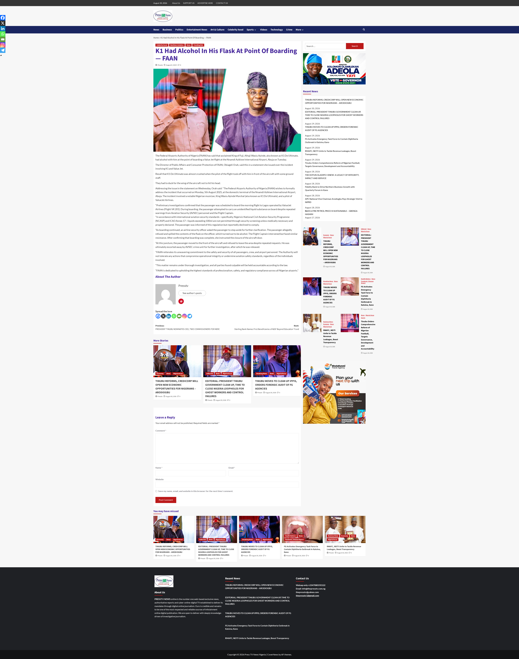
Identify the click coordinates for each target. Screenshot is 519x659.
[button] (364, 29)
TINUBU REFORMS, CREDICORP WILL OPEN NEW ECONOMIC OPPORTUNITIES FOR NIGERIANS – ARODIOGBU (176, 386)
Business (167, 29)
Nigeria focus (178, 373)
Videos (263, 29)
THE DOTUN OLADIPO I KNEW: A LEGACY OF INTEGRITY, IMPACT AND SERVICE (332, 176)
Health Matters (366, 279)
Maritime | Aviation (177, 45)
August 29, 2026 (221, 400)
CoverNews (272, 654)
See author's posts (192, 293)
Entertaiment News (197, 29)
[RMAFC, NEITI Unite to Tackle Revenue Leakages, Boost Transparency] (312, 323)
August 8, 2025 (171, 65)
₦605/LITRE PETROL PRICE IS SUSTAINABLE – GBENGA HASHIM (331, 212)
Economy (160, 373)
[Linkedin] (168, 316)
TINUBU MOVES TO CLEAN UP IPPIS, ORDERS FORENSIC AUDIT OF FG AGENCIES (276, 385)
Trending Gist (198, 45)
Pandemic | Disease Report (367, 282)
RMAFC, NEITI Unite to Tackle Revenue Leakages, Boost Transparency (330, 152)
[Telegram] (189, 316)
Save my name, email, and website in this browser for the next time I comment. (195, 491)
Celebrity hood (235, 29)
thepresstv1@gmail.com (307, 595)
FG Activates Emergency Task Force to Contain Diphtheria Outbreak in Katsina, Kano (331, 140)
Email (232, 467)
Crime (289, 29)
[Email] (179, 316)
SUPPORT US (188, 3)
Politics (179, 29)
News (156, 29)
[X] (163, 316)
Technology (277, 29)
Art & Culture (217, 29)
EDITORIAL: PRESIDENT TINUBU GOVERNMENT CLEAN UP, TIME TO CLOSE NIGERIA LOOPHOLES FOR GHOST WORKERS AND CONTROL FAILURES (225, 388)
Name (158, 467)
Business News (328, 322)
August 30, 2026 (171, 396)
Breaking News (261, 373)
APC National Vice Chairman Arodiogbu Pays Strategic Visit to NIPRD (333, 200)
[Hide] (1, 55)
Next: (266, 327)
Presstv (160, 65)
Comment (160, 430)
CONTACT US (222, 3)
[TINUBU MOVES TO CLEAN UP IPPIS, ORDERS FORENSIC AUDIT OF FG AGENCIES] (277, 361)
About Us (176, 3)
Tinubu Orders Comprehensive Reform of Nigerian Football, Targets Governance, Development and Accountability (332, 164)
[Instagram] (184, 316)
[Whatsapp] (174, 316)
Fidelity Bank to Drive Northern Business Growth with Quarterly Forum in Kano (330, 188)
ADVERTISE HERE (205, 3)
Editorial (210, 373)
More (298, 29)
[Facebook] (158, 316)
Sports (250, 29)
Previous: (187, 327)
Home (156, 37)
